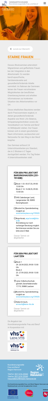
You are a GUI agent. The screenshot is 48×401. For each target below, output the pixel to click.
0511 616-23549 (21, 376)
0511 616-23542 (21, 374)
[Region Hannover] (4, 3)
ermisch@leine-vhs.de (25, 304)
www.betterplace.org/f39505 (28, 213)
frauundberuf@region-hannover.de (22, 379)
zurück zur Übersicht (21, 49)
